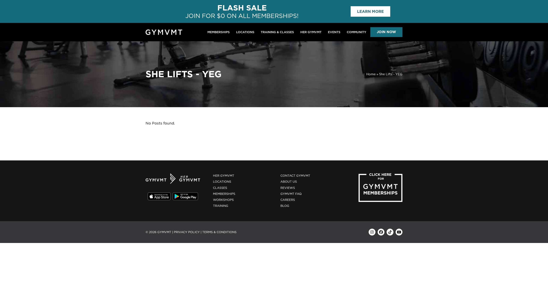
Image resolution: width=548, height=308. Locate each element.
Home (371, 74)
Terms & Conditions (219, 232)
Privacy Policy (187, 232)
